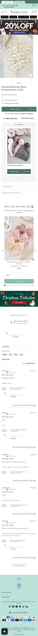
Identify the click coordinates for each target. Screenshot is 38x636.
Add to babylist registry (27, 118)
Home (18, 83)
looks (16, 354)
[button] (19, 36)
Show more (6, 359)
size (10, 354)
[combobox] (29, 363)
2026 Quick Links (6, 592)
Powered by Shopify (19, 634)
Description (8, 186)
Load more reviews (19, 565)
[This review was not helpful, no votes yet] (34, 405)
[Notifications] (32, 12)
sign (21, 354)
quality (5, 354)
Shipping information (12, 193)
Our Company (6, 597)
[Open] (4, 631)
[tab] (7, 2)
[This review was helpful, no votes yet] (30, 405)
